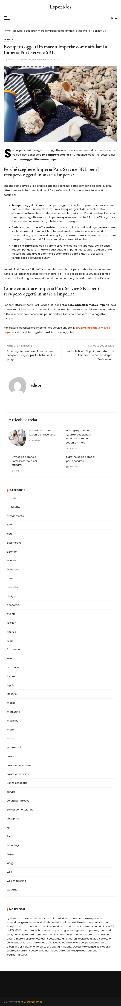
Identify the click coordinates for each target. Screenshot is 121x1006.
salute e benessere (19, 765)
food (10, 640)
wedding (12, 889)
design (11, 596)
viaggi (10, 863)
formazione (14, 649)
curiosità (12, 587)
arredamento (15, 516)
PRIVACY (22, 954)
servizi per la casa (18, 800)
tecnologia (13, 845)
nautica (8, 39)
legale (11, 685)
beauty (11, 560)
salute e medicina (18, 774)
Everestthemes (33, 1001)
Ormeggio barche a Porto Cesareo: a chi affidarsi (24, 461)
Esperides (60, 6)
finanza (11, 632)
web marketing (16, 881)
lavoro (11, 676)
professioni (14, 747)
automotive (14, 543)
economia (13, 605)
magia (11, 703)
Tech (10, 836)
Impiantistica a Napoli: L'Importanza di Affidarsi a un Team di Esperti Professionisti (90, 355)
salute (11, 756)
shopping (13, 818)
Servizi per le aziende (20, 809)
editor (56, 60)
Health (11, 658)
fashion (11, 623)
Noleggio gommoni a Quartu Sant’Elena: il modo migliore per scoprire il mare (78, 436)
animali (11, 498)
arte (9, 525)
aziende (12, 552)
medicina (12, 720)
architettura (15, 507)
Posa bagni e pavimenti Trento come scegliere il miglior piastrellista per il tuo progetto (32, 355)
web (9, 872)
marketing (13, 712)
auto (10, 534)
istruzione (13, 667)
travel (10, 854)
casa (10, 578)
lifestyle (12, 694)
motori (11, 729)
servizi (11, 792)
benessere (13, 569)
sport (10, 827)
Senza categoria (17, 783)
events (11, 614)
